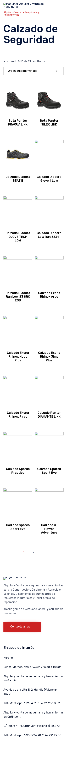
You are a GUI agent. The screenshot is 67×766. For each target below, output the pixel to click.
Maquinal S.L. (18, 747)
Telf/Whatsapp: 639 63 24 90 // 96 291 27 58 (32, 735)
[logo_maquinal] (14, 577)
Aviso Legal (20, 751)
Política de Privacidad (38, 747)
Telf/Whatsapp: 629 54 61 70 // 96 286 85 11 (31, 703)
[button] (22, 627)
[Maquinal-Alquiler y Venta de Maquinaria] (25, 6)
